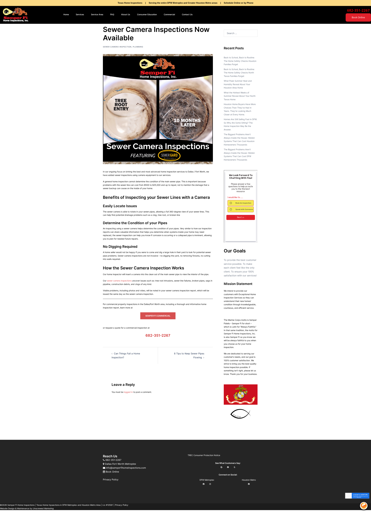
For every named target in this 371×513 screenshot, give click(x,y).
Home (66, 14)
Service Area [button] (97, 14)
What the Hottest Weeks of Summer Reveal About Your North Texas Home (239, 96)
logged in (128, 392)
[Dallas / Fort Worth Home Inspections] (15, 14)
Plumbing (138, 47)
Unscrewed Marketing (43, 508)
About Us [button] (125, 14)
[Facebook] (227, 467)
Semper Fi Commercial (157, 315)
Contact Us (187, 14)
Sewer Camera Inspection (117, 47)
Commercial (169, 14)
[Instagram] (210, 483)
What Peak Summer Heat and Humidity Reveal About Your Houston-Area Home (238, 84)
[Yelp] (234, 467)
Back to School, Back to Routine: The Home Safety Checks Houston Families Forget (240, 61)
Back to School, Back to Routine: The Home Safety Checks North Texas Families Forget (239, 72)
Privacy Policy (110, 479)
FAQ (112, 14)
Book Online (358, 17)
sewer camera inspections (119, 280)
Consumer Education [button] (147, 14)
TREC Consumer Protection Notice (204, 455)
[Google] (221, 467)
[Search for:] (241, 33)
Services (80, 14)
